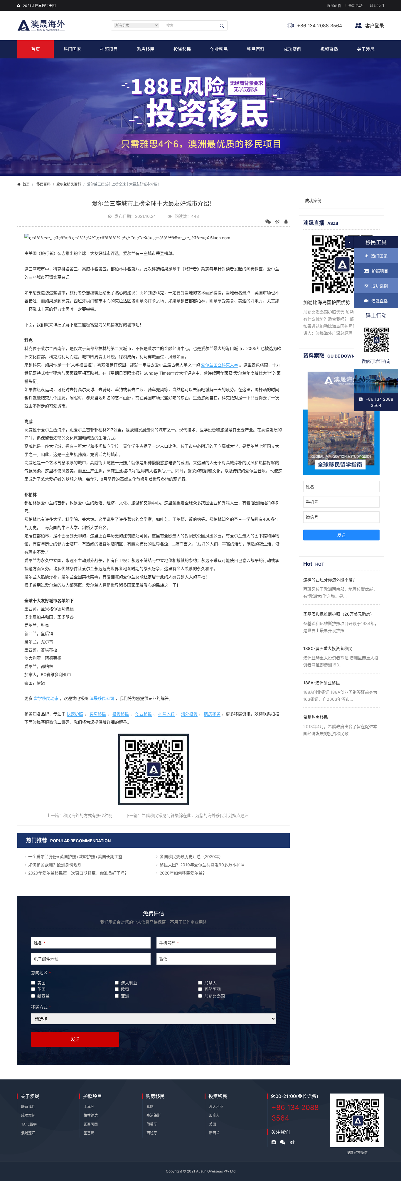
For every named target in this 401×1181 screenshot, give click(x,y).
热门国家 (72, 49)
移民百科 (255, 49)
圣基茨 (89, 1133)
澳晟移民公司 (102, 698)
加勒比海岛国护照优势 (326, 302)
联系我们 (377, 6)
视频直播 (329, 49)
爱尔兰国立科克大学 (219, 364)
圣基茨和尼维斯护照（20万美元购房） (338, 613)
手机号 (312, 501)
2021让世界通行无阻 (39, 6)
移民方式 (41, 1006)
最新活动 (355, 6)
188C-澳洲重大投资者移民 (327, 648)
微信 (163, 958)
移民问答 (334, 6)
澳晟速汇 (28, 1133)
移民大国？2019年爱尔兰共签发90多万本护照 (202, 864)
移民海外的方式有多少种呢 (87, 815)
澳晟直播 (379, 300)
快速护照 (75, 713)
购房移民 (145, 49)
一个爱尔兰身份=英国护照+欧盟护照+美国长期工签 (75, 856)
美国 (212, 1124)
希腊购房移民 (315, 717)
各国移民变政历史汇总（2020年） (191, 856)
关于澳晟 (366, 49)
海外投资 (189, 713)
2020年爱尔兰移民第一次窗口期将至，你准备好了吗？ (78, 872)
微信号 (312, 517)
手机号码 (169, 942)
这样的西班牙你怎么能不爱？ (330, 579)
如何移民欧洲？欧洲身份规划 (55, 864)
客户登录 (374, 25)
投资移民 (182, 49)
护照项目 (109, 49)
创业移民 (219, 49)
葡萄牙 (151, 1124)
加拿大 (214, 1115)
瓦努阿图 (91, 1124)
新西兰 (214, 1133)
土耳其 (89, 1106)
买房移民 (98, 713)
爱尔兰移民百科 (68, 184)
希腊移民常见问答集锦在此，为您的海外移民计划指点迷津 (195, 815)
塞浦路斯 (153, 1115)
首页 (35, 49)
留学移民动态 (46, 698)
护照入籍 (166, 713)
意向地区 (41, 972)
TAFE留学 (29, 1124)
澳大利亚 (216, 1106)
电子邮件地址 (46, 958)
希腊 (150, 1106)
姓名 (39, 942)
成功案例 (292, 49)
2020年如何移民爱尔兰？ (183, 872)
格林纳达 (91, 1115)
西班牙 (151, 1133)
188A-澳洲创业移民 (321, 682)
